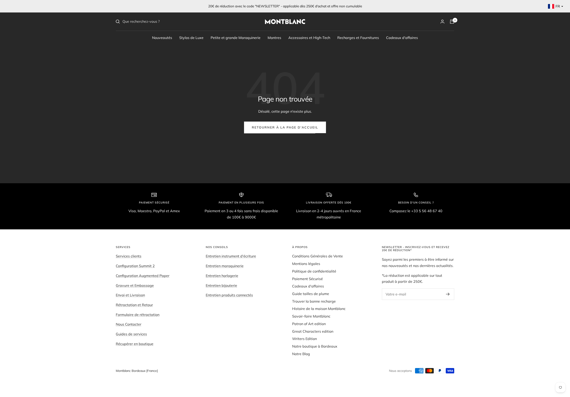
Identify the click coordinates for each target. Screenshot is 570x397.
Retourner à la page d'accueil (285, 127)
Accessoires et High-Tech (309, 37)
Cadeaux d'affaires (402, 37)
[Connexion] (442, 21)
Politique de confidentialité (314, 271)
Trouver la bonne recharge (314, 301)
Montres (274, 37)
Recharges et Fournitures (358, 37)
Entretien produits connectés (229, 295)
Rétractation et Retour (134, 305)
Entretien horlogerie (222, 275)
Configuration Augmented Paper (142, 275)
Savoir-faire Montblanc (311, 316)
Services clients (128, 256)
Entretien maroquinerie (225, 266)
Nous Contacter (128, 324)
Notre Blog (301, 354)
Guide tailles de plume (310, 293)
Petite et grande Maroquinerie (236, 37)
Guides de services (131, 334)
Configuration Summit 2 (135, 266)
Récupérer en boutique (134, 344)
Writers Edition (304, 338)
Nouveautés (162, 37)
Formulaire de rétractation (137, 314)
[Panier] (452, 22)
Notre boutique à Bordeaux (314, 346)
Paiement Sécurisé (307, 279)
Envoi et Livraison (130, 295)
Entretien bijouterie (221, 285)
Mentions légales (306, 263)
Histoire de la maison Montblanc (319, 308)
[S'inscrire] (448, 294)
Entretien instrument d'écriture (231, 256)
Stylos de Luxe (191, 37)
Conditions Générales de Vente (317, 256)
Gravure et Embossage (135, 285)
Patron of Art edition (309, 324)
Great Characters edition (312, 331)
